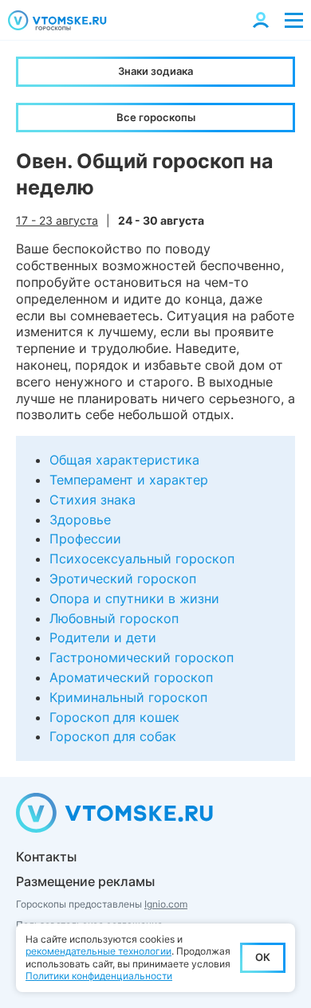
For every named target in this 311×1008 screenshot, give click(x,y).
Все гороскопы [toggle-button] (155, 117)
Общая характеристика (124, 460)
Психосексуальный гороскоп (141, 559)
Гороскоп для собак (112, 736)
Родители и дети (102, 637)
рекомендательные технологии (98, 951)
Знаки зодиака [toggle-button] (155, 71)
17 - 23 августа (57, 220)
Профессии (85, 539)
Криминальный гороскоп (128, 697)
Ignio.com (165, 904)
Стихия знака (92, 500)
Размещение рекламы (85, 881)
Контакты (46, 857)
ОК (262, 957)
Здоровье (80, 520)
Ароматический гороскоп (131, 677)
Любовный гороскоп (114, 618)
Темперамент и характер (128, 480)
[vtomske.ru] (57, 20)
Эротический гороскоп (122, 578)
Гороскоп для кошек (114, 717)
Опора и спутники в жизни (134, 598)
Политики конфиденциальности (99, 976)
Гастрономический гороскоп (141, 657)
